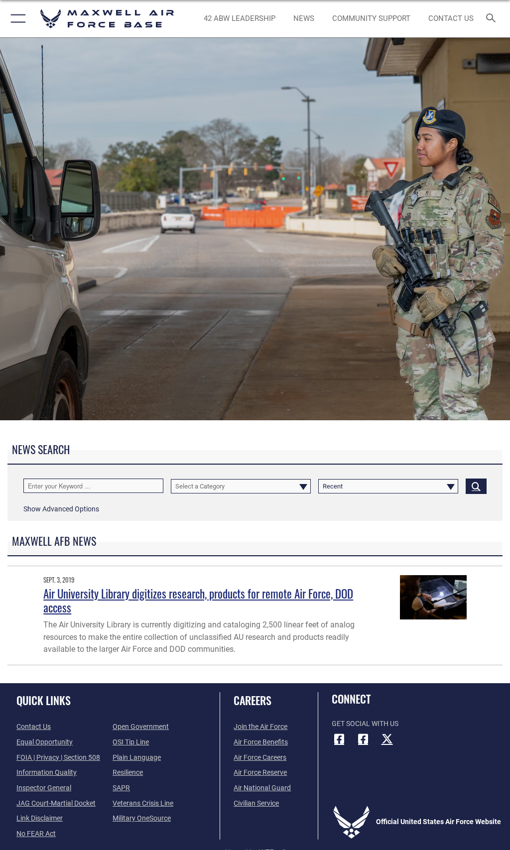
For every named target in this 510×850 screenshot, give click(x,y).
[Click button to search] (476, 486)
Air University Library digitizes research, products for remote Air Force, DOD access (198, 600)
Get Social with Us (365, 724)
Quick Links (43, 700)
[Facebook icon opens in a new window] (339, 738)
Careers (252, 700)
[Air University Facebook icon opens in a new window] (363, 738)
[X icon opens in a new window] (387, 738)
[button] (16, 18)
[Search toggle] (493, 18)
